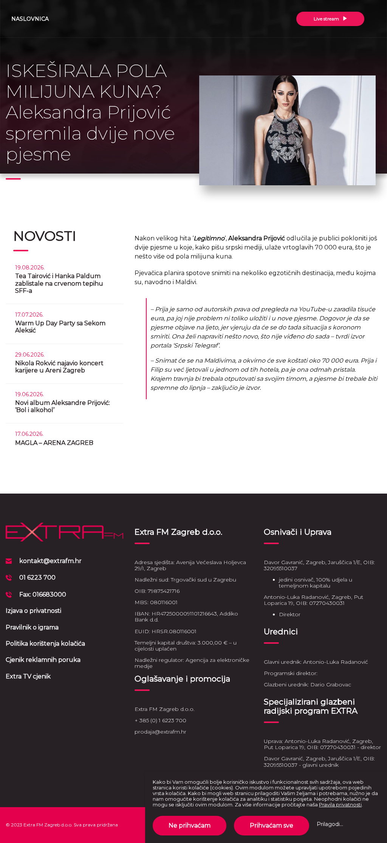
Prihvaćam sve (271, 825)
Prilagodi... (330, 824)
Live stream (327, 19)
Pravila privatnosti (340, 804)
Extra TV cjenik (28, 676)
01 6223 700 (37, 577)
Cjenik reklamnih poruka (43, 659)
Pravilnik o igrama (32, 627)
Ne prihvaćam (190, 825)
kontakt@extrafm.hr (50, 561)
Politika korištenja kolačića (45, 643)
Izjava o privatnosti (33, 610)
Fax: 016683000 (42, 594)
